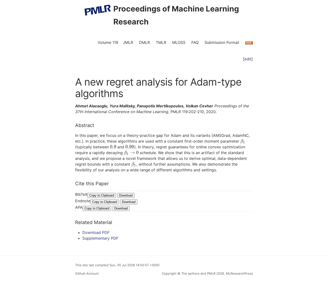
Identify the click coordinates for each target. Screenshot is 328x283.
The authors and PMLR (198, 273)
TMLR (161, 42)
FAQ (195, 42)
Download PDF (95, 232)
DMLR (144, 42)
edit (247, 59)
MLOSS (178, 42)
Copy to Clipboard (101, 195)
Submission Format (222, 42)
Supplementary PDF (100, 238)
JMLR (128, 42)
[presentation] (242, 141)
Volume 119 (108, 42)
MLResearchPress (239, 273)
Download (126, 195)
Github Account (87, 273)
